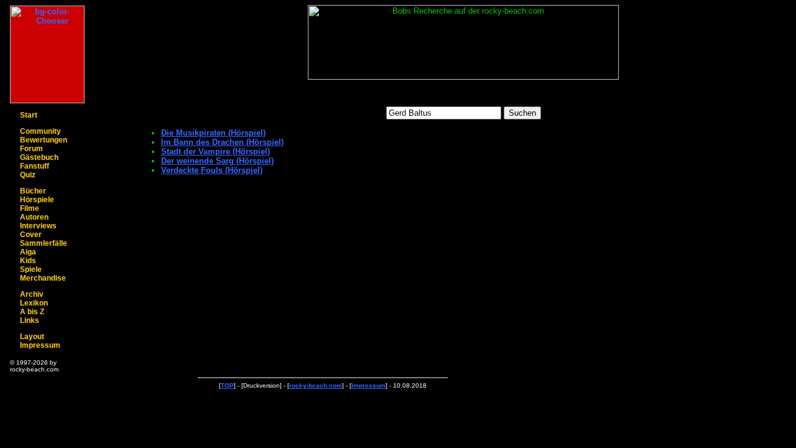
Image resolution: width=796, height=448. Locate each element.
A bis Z (32, 311)
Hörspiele (37, 199)
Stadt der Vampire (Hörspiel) (215, 151)
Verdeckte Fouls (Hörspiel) (211, 170)
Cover (31, 234)
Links (29, 320)
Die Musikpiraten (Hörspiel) (213, 133)
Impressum (40, 345)
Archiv (32, 294)
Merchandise (43, 278)
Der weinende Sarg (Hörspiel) (217, 161)
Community (40, 131)
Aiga (28, 252)
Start (28, 115)
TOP (227, 385)
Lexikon (34, 303)
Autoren (34, 217)
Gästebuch (39, 157)
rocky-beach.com (315, 385)
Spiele (31, 269)
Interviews (38, 226)
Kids (28, 260)
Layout (32, 336)
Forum (31, 148)
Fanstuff (34, 166)
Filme (29, 208)
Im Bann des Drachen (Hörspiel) (222, 142)
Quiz (27, 174)
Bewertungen (43, 140)
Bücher (33, 191)
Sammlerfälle (43, 243)
